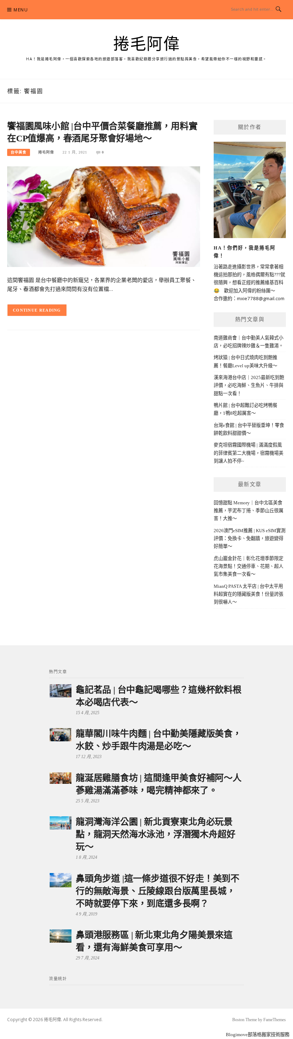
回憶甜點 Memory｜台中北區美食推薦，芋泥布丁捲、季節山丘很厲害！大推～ (248, 510)
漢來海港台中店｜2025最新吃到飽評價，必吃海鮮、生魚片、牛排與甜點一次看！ (249, 385)
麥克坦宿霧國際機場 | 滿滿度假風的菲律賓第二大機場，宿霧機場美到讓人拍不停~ (248, 453)
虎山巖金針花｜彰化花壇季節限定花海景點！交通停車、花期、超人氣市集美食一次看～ (248, 566)
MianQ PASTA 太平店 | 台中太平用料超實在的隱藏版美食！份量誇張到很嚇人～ (248, 594)
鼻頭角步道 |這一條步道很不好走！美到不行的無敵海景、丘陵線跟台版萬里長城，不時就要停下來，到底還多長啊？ (157, 891)
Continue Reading (37, 310)
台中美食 (18, 152)
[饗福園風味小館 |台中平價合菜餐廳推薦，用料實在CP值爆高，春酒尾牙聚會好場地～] (103, 216)
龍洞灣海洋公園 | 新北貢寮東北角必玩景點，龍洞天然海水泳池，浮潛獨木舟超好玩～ (155, 834)
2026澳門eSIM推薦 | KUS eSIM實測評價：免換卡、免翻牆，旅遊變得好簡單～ (249, 538)
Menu (21, 10)
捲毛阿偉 (146, 44)
